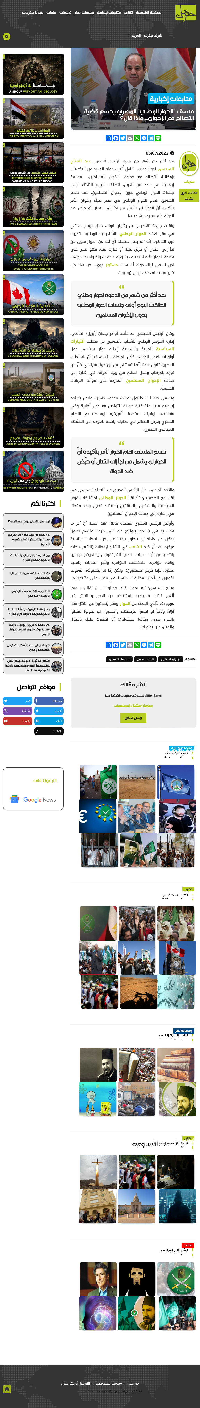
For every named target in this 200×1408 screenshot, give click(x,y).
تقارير (128, 12)
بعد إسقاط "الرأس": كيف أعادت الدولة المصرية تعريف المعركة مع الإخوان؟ (28, 611)
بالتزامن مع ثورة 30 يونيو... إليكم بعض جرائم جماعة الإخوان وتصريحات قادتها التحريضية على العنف (27, 665)
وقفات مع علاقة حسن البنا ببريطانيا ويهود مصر (30, 575)
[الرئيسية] (186, 13)
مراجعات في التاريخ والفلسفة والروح (163, 1252)
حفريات (189, 182)
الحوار (124, 603)
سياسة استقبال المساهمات (133, 705)
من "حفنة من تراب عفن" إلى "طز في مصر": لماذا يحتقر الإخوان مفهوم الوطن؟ (29, 539)
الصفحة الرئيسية (149, 12)
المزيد (136, 35)
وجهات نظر (84, 12)
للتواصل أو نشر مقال (75, 1383)
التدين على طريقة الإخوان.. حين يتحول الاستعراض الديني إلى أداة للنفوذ (138, 1143)
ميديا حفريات (32, 12)
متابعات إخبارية (109, 12)
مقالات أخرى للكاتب (189, 196)
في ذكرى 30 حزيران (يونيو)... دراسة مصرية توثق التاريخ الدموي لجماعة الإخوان (29, 629)
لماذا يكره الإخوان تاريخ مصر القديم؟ (29, 521)
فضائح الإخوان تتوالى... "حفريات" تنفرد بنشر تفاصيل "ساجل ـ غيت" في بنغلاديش (136, 894)
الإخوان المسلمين (143, 380)
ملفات (51, 12)
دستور (111, 265)
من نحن (133, 1383)
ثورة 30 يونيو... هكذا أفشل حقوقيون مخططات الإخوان (28, 647)
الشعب (135, 546)
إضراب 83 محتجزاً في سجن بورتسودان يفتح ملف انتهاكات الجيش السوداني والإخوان (138, 753)
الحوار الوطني (132, 233)
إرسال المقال (133, 718)
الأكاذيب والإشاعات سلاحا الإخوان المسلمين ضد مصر (31, 593)
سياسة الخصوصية (109, 1383)
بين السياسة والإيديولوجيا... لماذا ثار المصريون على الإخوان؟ (30, 557)
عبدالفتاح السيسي (119, 659)
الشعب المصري (145, 659)
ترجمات (65, 12)
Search (6, 36)
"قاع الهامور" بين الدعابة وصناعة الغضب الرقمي (153, 1038)
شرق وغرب (153, 35)
